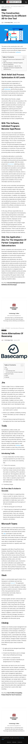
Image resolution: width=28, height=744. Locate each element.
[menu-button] (3, 2)
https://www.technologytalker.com (14, 315)
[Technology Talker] (2, 22)
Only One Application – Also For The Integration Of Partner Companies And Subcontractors (13, 67)
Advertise (14, 742)
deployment (11, 164)
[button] (26, 2)
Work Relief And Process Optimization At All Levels (13, 60)
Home (2, 6)
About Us (9, 742)
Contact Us (19, 742)
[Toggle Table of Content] (23, 57)
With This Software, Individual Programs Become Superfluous (13, 63)
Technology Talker (9, 22)
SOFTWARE (7, 6)
